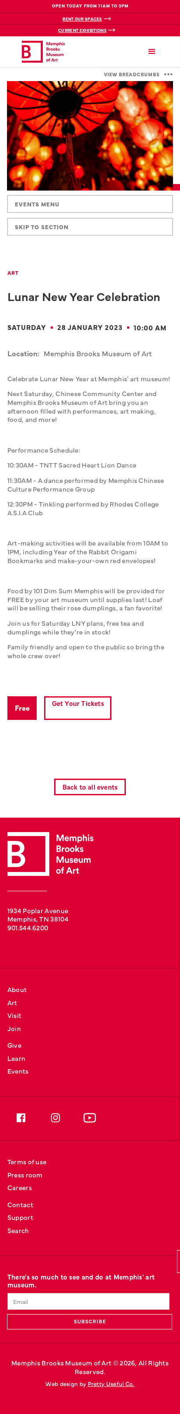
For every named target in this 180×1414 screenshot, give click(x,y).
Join (14, 1028)
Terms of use (27, 1161)
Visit (14, 1015)
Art (12, 1002)
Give (14, 1044)
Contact (20, 1204)
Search (18, 1230)
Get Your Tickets (78, 703)
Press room (25, 1174)
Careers (19, 1187)
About (17, 989)
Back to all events (90, 786)
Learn (16, 1058)
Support (20, 1217)
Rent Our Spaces (82, 19)
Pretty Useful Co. (111, 1383)
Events (18, 1070)
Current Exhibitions (82, 30)
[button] (152, 51)
